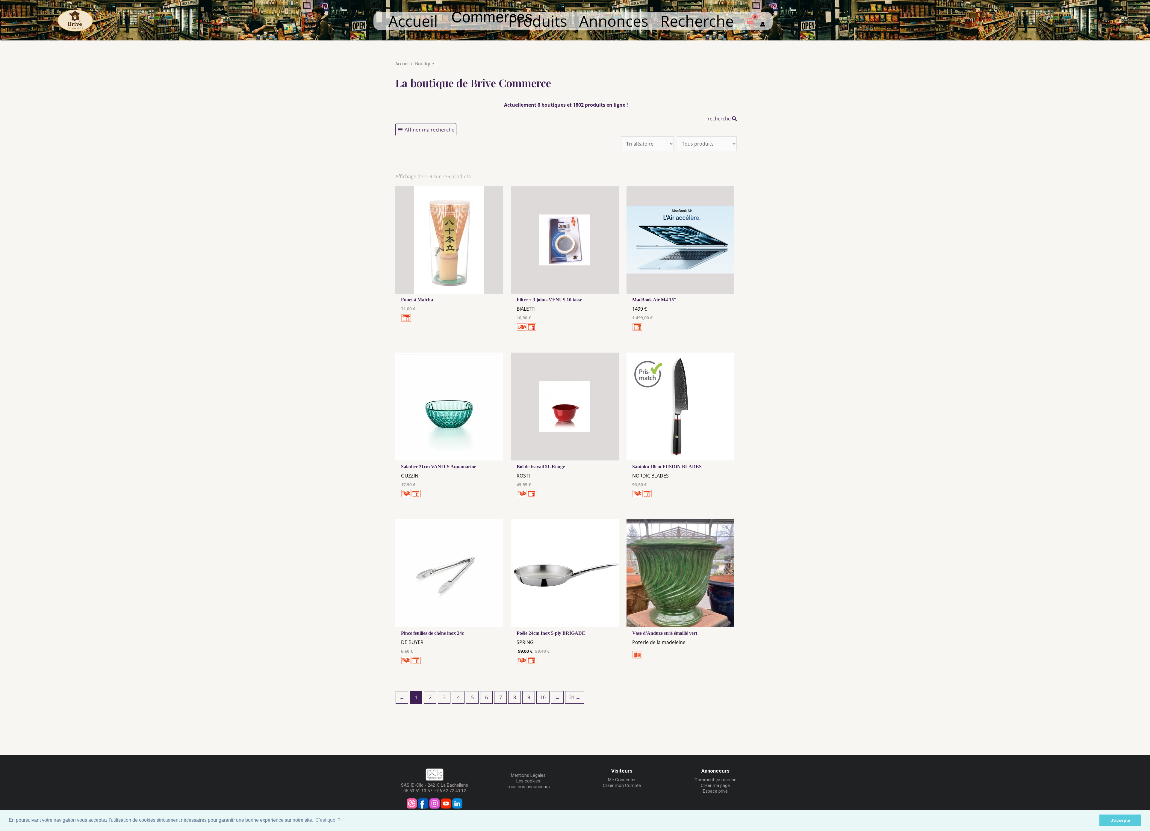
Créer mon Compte (622, 785)
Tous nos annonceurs (528, 786)
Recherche (697, 21)
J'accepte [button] (1120, 820)
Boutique (424, 64)
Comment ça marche (715, 779)
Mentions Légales (528, 775)
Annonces (613, 21)
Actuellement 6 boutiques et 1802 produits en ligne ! (566, 105)
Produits (537, 21)
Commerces (491, 24)
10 (543, 697)
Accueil (413, 21)
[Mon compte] (762, 21)
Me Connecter (622, 779)
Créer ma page (715, 785)
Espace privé (715, 791)
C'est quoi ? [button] (328, 820)
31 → (574, 697)
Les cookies (528, 781)
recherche (720, 118)
